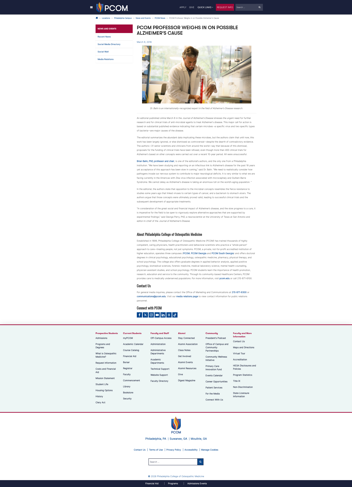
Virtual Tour (239, 353)
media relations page (187, 296)
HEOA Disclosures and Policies (244, 367)
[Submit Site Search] (259, 7)
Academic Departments (157, 361)
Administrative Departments (158, 352)
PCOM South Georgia (223, 253)
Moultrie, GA (199, 438)
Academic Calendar (133, 344)
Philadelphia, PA (155, 438)
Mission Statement (105, 378)
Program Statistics (242, 375)
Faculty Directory (159, 381)
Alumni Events (185, 362)
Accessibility (191, 449)
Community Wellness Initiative (216, 358)
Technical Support (160, 368)
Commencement (131, 380)
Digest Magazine (186, 380)
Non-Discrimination (243, 387)
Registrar (127, 368)
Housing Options (104, 390)
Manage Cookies (209, 449)
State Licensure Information (241, 395)
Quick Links (204, 7)
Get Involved (184, 356)
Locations (106, 18)
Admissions (101, 338)
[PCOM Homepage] (176, 424)
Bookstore (128, 392)
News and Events (143, 18)
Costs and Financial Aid (106, 370)
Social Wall (103, 51)
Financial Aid (129, 356)
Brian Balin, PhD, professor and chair (155, 161)
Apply (183, 7)
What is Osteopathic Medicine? (106, 355)
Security (127, 398)
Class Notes (184, 350)
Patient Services (214, 387)
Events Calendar (214, 375)
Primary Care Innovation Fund (214, 368)
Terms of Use (156, 449)
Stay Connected (186, 338)
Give (191, 7)
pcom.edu (224, 278)
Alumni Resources (187, 368)
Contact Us (239, 341)
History (99, 396)
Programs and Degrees (103, 346)
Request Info (225, 7)
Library (126, 386)
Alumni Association (188, 344)
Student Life (102, 384)
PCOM (186, 253)
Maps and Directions (243, 347)
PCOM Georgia (198, 253)
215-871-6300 (239, 292)
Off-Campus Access (161, 338)
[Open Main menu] (91, 7)
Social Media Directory (109, 44)
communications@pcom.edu (151, 296)
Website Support (159, 375)
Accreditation (240, 359)
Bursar (126, 362)
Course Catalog (131, 350)
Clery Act (100, 402)
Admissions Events (197, 483)
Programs (173, 483)
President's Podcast (216, 338)
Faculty (127, 374)
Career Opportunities (216, 381)
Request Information (106, 362)
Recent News (104, 36)
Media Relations (106, 59)
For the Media (213, 393)
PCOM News (160, 18)
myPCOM (128, 338)
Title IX (236, 381)
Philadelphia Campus (123, 18)
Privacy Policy (173, 449)
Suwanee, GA (178, 438)
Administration (158, 344)
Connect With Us (214, 399)
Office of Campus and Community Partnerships (217, 347)
